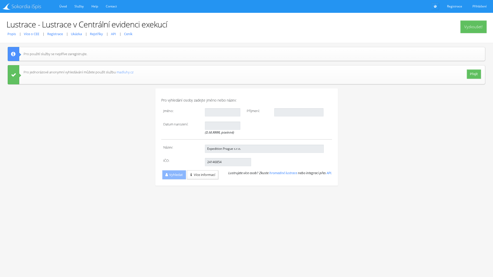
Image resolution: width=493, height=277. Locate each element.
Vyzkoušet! (473, 26)
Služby (79, 6)
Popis (11, 34)
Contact (111, 6)
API (113, 34)
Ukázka (76, 34)
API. (329, 173)
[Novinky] (435, 6)
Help (94, 6)
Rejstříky (96, 34)
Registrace (55, 34)
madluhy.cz (125, 72)
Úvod (63, 6)
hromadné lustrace (283, 173)
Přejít (474, 74)
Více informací (204, 174)
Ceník (128, 34)
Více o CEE (31, 34)
